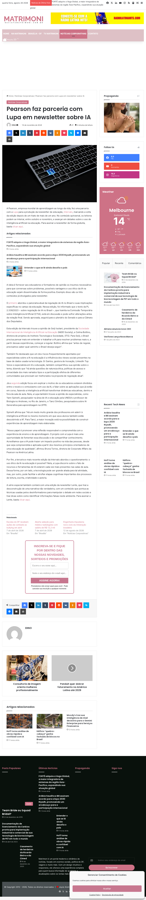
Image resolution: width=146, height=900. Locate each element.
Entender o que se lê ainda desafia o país (45, 267)
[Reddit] (43, 133)
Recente (119, 263)
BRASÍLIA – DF (35, 33)
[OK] (57, 133)
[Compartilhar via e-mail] (85, 133)
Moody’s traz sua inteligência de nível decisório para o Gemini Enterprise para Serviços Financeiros (79, 721)
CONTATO (93, 33)
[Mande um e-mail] (17, 125)
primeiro (13, 303)
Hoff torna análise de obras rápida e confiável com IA (18, 734)
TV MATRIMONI (51, 33)
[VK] (50, 133)
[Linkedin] (23, 133)
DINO (14, 125)
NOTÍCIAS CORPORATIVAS (73, 33)
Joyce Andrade (65, 891)
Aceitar (107, 888)
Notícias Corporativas (24, 96)
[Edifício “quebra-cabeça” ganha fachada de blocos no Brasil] (49, 721)
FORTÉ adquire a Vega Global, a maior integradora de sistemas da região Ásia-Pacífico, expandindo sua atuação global (66, 4)
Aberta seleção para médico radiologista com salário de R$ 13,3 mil (46, 525)
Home (6, 33)
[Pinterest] (37, 133)
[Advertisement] (73, 66)
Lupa (15, 212)
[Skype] (71, 133)
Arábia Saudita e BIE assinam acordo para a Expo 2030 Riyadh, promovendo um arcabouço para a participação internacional (112, 427)
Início (10, 96)
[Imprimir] (9, 139)
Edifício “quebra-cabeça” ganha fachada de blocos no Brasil (48, 735)
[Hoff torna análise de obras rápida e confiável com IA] (19, 721)
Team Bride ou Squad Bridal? (129, 275)
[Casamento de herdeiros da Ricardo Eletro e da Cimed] (112, 313)
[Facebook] (9, 133)
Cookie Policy (95, 895)
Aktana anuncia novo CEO (117, 329)
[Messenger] (78, 133)
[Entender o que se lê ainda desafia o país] (14, 271)
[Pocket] (64, 133)
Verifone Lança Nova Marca (118, 336)
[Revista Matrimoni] (23, 19)
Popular (106, 263)
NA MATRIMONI (18, 33)
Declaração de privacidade (112, 895)
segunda (15, 383)
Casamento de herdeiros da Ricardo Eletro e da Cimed (130, 314)
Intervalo (68, 212)
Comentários (134, 263)
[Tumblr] (30, 133)
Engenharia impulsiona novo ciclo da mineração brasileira (74, 525)
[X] (16, 133)
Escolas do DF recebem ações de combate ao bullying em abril (18, 525)
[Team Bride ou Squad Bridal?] (112, 277)
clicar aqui (18, 226)
